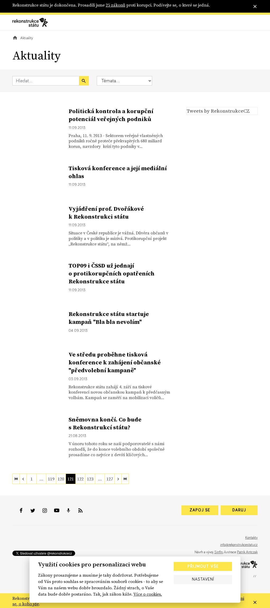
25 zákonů (115, 5)
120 (61, 479)
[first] (16, 479)
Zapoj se (200, 510)
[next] (118, 479)
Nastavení (203, 579)
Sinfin (218, 552)
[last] (125, 479)
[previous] (23, 479)
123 (90, 479)
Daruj (239, 510)
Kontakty (251, 538)
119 (51, 479)
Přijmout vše (203, 566)
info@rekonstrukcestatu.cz (239, 545)
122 (80, 479)
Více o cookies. (147, 594)
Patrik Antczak (247, 552)
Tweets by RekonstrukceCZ (218, 110)
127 (110, 479)
